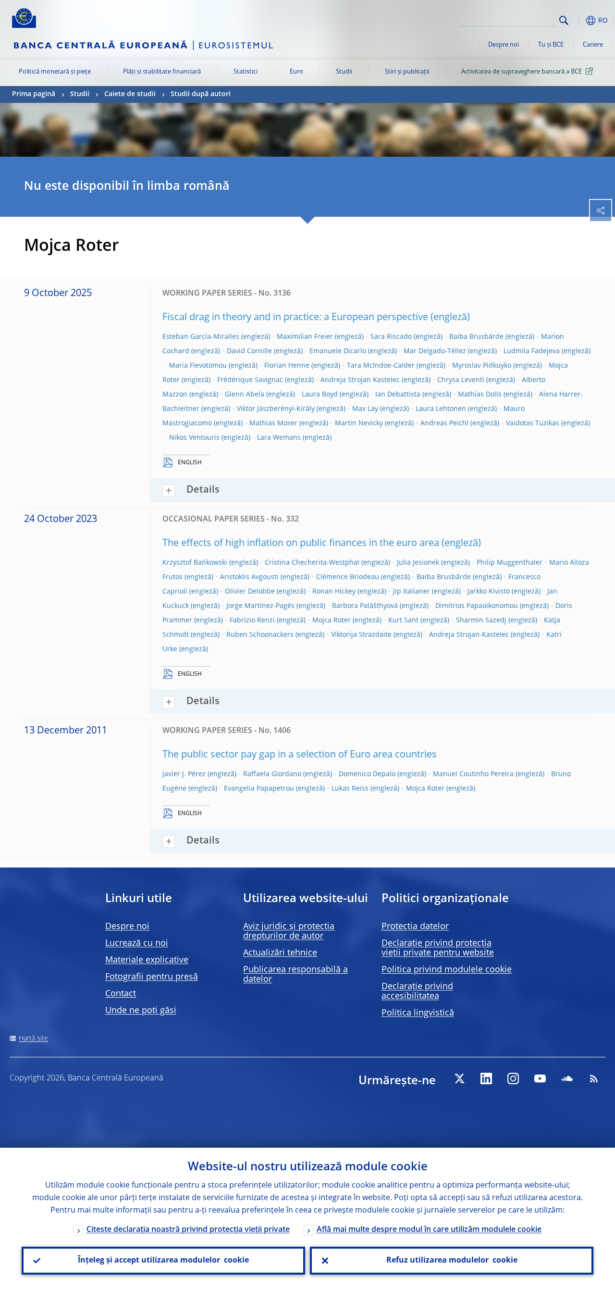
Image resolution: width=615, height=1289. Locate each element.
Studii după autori (201, 94)
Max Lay (365, 409)
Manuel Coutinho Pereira (473, 774)
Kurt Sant (403, 620)
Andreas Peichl (444, 423)
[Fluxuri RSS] (593, 1078)
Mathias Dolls (480, 394)
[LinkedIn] (486, 1078)
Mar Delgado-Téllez (435, 351)
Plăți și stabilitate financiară (162, 72)
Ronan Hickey (334, 591)
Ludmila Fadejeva (532, 351)
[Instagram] (513, 1078)
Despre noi (503, 45)
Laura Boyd (320, 394)
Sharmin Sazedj (481, 620)
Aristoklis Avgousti (249, 577)
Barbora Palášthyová (365, 606)
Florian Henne (286, 365)
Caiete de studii (130, 94)
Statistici (246, 72)
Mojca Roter (331, 620)
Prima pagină (33, 94)
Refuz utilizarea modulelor (451, 1260)
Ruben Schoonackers (260, 635)
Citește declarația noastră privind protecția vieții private (188, 1230)
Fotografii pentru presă (151, 977)
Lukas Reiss (350, 788)
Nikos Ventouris (194, 437)
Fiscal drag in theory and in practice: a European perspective (295, 317)
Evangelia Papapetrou (259, 788)
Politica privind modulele (446, 970)
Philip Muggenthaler (509, 562)
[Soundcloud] (566, 1078)
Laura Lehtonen (441, 409)
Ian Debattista (397, 394)
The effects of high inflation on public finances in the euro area (300, 543)
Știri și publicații (407, 72)
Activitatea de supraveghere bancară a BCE (521, 72)
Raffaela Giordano (272, 774)
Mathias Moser (273, 423)
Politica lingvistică (417, 1013)
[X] (459, 1078)
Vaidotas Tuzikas (532, 423)
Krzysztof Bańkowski (194, 562)
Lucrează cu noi (136, 943)
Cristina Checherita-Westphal (312, 562)
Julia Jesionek (418, 562)
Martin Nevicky (359, 423)
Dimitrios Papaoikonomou (476, 606)
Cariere (593, 45)
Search (564, 20)
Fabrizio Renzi (252, 620)
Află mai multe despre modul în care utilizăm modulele (429, 1230)
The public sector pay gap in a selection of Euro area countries (299, 755)
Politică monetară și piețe (55, 72)
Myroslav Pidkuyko (481, 365)
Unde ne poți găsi (140, 1010)
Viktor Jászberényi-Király (276, 409)
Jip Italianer (411, 591)
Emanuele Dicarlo (337, 351)
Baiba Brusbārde (476, 337)
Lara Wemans (279, 437)
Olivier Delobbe (250, 591)
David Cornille (249, 351)
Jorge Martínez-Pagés (260, 606)
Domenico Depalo (367, 774)
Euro (296, 72)
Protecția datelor (415, 926)
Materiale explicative (146, 960)
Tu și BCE (551, 45)
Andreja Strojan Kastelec (360, 380)
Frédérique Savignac (250, 380)
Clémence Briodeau (347, 577)
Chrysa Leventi (460, 380)
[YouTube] (540, 1078)
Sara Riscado (391, 337)
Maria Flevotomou (198, 365)
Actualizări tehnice (280, 953)
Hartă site (33, 1038)
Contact (120, 994)
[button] (579, 20)
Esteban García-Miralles (200, 337)
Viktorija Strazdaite (361, 635)
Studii (344, 72)
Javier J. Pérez (184, 774)
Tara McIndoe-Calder (381, 365)
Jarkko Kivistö (488, 591)
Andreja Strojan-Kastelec (469, 635)
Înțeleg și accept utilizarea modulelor (163, 1260)
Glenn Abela (244, 394)
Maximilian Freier (305, 337)
